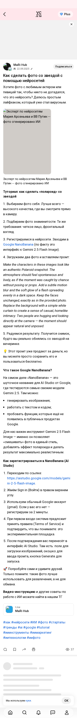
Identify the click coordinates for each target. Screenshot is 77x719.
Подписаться (63, 66)
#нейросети (20, 622)
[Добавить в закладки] (14, 649)
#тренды (10, 627)
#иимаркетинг (41, 632)
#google (29, 627)
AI (14, 68)
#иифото (33, 638)
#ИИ (33, 622)
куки (28, 700)
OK (66, 700)
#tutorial (43, 627)
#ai (20, 627)
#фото (43, 622)
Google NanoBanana (18, 244)
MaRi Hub (20, 65)
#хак (6, 622)
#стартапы (57, 622)
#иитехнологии (14, 638)
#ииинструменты (16, 632)
